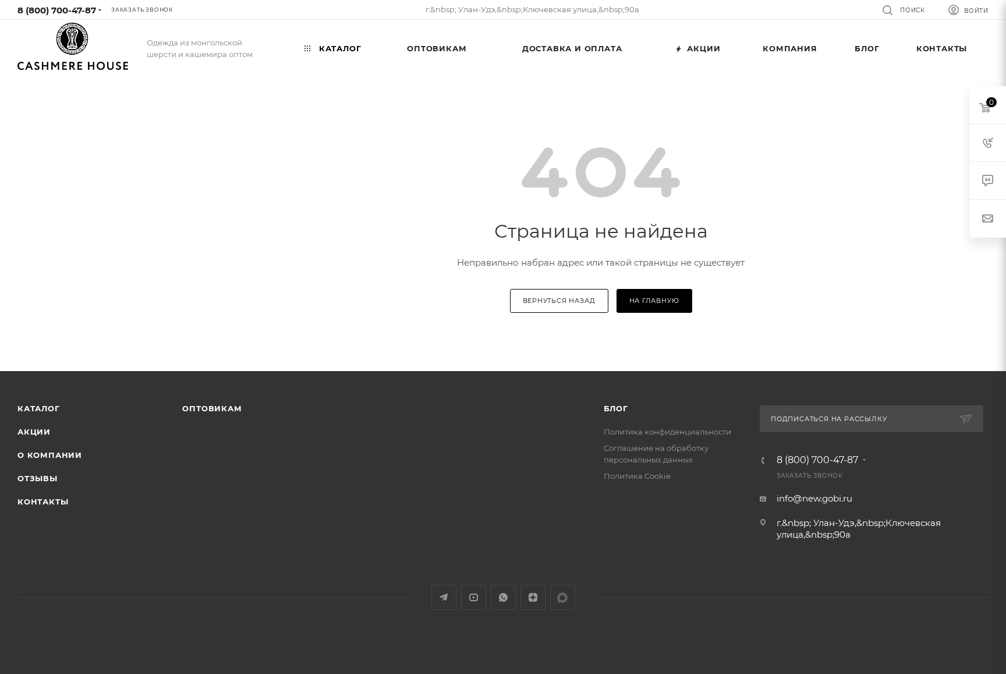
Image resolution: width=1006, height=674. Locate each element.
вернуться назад (559, 301)
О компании (49, 455)
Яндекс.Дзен (532, 597)
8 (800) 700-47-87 (56, 10)
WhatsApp (503, 597)
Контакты (42, 501)
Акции (34, 431)
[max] (562, 597)
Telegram (443, 597)
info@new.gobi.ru (814, 498)
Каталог (38, 408)
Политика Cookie (637, 476)
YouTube (473, 597)
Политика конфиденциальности (667, 431)
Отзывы (37, 478)
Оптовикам (212, 408)
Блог (616, 408)
